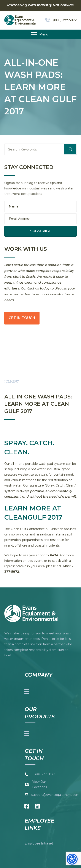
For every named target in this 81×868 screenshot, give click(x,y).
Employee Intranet (39, 843)
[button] (40, 231)
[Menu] (26, 691)
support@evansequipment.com (55, 795)
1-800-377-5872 (43, 774)
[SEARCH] (70, 149)
